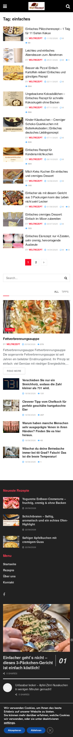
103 (29, 228)
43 (41, 440)
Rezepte (8, 570)
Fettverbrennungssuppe (21, 338)
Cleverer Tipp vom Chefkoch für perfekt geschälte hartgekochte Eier (44, 405)
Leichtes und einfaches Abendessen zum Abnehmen (43, 52)
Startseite (9, 564)
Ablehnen (36, 730)
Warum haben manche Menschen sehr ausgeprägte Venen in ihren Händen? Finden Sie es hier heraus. (45, 429)
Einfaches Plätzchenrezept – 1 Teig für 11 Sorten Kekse (47, 31)
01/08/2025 (52, 206)
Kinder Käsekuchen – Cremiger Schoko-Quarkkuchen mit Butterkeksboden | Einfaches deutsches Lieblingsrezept (45, 125)
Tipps (65, 291)
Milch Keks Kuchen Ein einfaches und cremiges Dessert (46, 173)
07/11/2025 (52, 107)
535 (29, 142)
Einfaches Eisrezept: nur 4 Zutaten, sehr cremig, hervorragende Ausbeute (47, 240)
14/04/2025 (52, 249)
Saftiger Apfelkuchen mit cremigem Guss (39, 540)
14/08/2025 (52, 180)
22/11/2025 (52, 81)
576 (42, 344)
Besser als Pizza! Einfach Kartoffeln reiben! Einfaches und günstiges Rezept (45, 72)
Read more (14, 370)
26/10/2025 (52, 159)
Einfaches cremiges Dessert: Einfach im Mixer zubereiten (43, 216)
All (56, 291)
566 (29, 112)
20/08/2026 (29, 344)
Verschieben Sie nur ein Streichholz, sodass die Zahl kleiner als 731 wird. (42, 384)
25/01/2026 (52, 59)
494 (29, 163)
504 (29, 86)
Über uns (9, 576)
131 (42, 393)
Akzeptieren (14, 730)
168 (29, 185)
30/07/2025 (52, 223)
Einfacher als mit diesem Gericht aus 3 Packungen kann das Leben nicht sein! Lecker (47, 197)
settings (9, 722)
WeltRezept (35, 38)
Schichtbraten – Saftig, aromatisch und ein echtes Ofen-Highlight (45, 520)
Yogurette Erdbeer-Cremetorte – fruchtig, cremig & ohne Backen (44, 501)
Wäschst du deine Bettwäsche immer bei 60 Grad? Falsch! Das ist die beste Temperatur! (44, 452)
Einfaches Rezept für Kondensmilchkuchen (39, 152)
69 (28, 42)
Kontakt (8, 582)
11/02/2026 (52, 38)
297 (42, 414)
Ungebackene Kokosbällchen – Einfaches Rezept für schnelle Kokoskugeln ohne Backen (45, 97)
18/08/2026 (30, 393)
